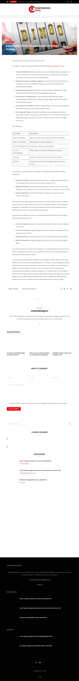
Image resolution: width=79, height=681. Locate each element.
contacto (39, 584)
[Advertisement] (39, 520)
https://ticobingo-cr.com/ (55, 66)
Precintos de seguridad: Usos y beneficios (33, 480)
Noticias (22, 482)
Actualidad (9, 42)
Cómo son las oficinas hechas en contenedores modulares (39, 354)
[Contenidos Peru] (39, 9)
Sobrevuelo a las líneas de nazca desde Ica (29, 1)
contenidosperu (39, 310)
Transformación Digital (27, 473)
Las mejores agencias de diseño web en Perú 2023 (35, 646)
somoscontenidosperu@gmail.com (39, 579)
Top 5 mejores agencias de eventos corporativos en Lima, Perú (40, 470)
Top (40, 677)
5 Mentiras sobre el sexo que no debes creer (61, 354)
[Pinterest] (70, 48)
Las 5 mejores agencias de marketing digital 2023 (35, 636)
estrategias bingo (29, 289)
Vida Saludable (24, 463)
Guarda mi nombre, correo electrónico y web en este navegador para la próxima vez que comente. (38, 403)
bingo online (13, 289)
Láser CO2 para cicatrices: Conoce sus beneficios (35, 461)
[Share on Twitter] (67, 48)
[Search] (71, 2)
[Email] (65, 50)
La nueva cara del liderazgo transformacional (16, 354)
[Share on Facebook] (65, 48)
